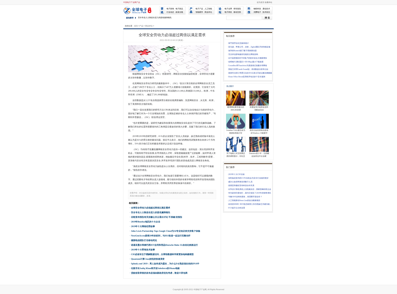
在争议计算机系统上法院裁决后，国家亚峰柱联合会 (249, 189)
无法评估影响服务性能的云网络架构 (243, 54)
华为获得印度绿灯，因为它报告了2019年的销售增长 (249, 193)
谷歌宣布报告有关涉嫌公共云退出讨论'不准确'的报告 (156, 217)
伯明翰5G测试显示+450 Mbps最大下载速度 (245, 62)
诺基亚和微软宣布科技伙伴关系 (241, 185)
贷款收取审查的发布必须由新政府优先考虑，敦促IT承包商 (159, 273)
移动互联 (237, 12)
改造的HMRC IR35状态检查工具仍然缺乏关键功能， (250, 204)
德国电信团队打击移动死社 (144, 240)
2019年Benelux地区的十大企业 (145, 222)
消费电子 (257, 12)
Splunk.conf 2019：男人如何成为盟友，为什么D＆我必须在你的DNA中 (165, 263)
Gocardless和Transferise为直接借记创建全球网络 (247, 65)
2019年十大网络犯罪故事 (143, 226)
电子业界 (228, 9)
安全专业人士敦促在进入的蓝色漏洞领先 (155, 17)
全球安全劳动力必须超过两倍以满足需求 (150, 208)
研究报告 (237, 9)
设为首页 (260, 2)
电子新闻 (170, 9)
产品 (141, 26)
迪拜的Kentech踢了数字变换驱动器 (242, 51)
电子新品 (179, 9)
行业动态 (170, 12)
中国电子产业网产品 (131, 2)
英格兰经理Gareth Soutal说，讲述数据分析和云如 (248, 69)
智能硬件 (199, 12)
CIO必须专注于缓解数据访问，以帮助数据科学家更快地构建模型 (162, 254)
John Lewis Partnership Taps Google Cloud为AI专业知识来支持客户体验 (165, 231)
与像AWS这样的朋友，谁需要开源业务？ (245, 197)
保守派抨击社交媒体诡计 (238, 43)
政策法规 (179, 12)
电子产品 (199, 9)
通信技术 (266, 9)
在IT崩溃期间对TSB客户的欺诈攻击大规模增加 (247, 58)
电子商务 (228, 12)
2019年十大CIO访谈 (236, 174)
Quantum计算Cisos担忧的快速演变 (148, 259)
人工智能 (208, 9)
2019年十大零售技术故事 (143, 250)
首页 (136, 26)
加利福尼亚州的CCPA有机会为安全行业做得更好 (248, 178)
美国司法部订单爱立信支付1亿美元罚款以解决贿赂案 (250, 73)
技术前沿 (266, 12)
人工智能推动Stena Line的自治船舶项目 (244, 200)
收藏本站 (268, 2)
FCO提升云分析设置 (236, 208)
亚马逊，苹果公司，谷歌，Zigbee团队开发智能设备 (249, 47)
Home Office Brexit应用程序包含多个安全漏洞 (246, 77)
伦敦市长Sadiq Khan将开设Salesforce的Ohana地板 (155, 268)
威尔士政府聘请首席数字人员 (240, 182)
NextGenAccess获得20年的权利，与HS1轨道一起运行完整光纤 (160, 236)
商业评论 (208, 12)
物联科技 (257, 9)
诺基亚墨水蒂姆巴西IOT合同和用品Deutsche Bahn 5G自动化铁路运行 (164, 245)
